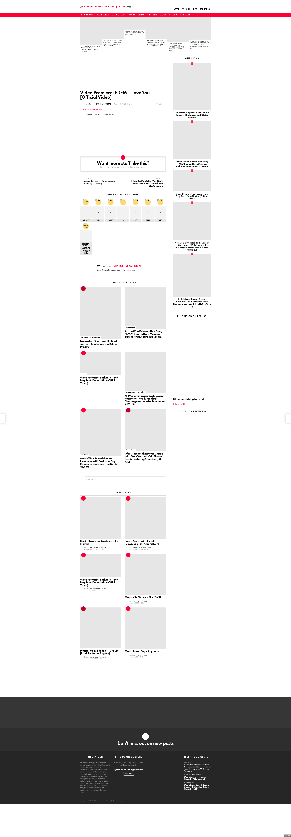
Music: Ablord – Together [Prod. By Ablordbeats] (195, 778)
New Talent (141, 392)
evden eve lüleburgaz (191, 774)
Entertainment (95, 337)
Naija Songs (103, 15)
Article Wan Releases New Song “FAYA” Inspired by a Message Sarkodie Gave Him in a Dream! (143, 334)
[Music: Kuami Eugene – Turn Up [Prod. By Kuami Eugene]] (100, 627)
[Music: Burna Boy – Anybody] (145, 628)
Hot (195, 9)
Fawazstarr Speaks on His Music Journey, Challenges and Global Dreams (99, 344)
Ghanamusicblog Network (189, 399)
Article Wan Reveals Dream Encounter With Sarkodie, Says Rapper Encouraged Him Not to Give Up (177, 47)
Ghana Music (87, 15)
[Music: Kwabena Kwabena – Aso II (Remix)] (100, 518)
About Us (173, 15)
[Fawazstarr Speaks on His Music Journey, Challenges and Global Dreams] (91, 30)
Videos (141, 15)
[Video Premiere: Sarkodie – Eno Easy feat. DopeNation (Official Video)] (135, 23)
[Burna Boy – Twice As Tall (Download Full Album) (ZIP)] (145, 518)
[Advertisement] (123, 74)
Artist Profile (128, 15)
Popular (186, 9)
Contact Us (186, 15)
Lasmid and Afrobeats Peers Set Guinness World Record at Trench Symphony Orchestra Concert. (197, 768)
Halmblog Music (189, 782)
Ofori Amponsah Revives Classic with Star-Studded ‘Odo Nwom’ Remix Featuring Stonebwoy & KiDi (199, 45)
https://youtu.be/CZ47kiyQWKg (91, 109)
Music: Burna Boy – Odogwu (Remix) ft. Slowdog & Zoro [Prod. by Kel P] (196, 787)
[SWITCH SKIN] (202, 15)
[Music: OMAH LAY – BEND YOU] (145, 574)
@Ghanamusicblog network (128, 770)
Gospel (115, 15)
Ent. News (152, 15)
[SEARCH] (209, 15)
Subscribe (128, 774)
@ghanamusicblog (179, 404)
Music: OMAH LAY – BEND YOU (143, 597)
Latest (175, 9)
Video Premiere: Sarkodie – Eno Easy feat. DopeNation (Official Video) (134, 33)
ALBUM (163, 15)
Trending (205, 9)
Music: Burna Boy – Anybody (142, 651)
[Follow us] (205, 15)
